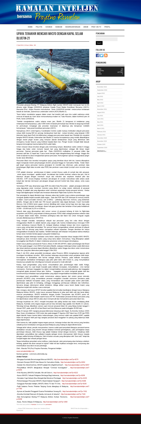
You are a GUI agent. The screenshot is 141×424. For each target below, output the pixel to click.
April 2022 (100, 103)
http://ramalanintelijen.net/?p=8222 (65, 373)
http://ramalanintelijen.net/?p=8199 (74, 378)
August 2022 (101, 93)
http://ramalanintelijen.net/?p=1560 (55, 402)
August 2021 (101, 112)
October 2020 (101, 144)
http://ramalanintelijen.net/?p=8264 (73, 362)
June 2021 (100, 119)
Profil (107, 27)
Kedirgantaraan (72, 27)
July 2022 (100, 96)
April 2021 (100, 125)
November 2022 (102, 87)
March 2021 (100, 128)
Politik (39, 27)
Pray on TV (96, 27)
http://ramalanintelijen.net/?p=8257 (76, 365)
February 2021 (101, 131)
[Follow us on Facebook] (97, 55)
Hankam (58, 27)
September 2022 (102, 90)
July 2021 (100, 115)
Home (30, 27)
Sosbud (48, 27)
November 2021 (102, 109)
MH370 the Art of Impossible (80, 408)
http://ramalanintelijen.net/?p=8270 (66, 359)
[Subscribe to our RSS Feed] (106, 55)
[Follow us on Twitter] (101, 55)
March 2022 (100, 106)
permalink (49, 404)
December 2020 (102, 138)
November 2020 (102, 141)
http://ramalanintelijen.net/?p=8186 (73, 381)
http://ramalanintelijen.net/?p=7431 (74, 391)
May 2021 (100, 122)
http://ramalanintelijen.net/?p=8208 (72, 375)
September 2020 (102, 147)
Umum (85, 27)
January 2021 (101, 135)
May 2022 (100, 99)
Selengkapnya (101, 150)
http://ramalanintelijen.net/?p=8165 (74, 384)
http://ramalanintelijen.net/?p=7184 (73, 394)
